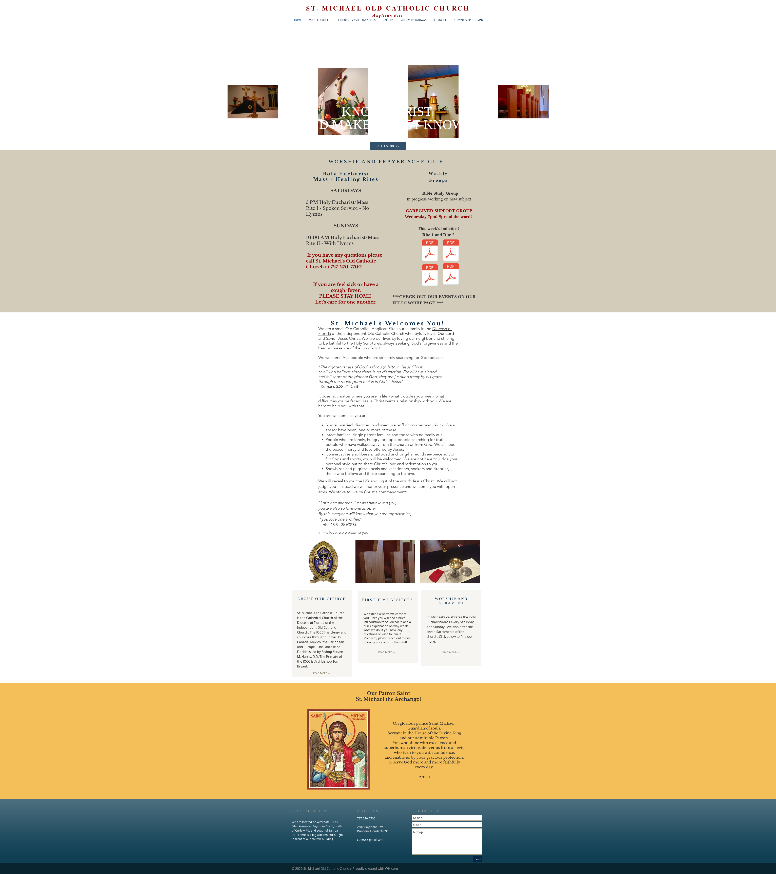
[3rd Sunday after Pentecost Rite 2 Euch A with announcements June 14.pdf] (451, 274)
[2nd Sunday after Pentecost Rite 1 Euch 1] (430, 251)
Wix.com (391, 868)
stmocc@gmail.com (370, 839)
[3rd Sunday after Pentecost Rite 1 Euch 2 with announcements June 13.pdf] (430, 275)
